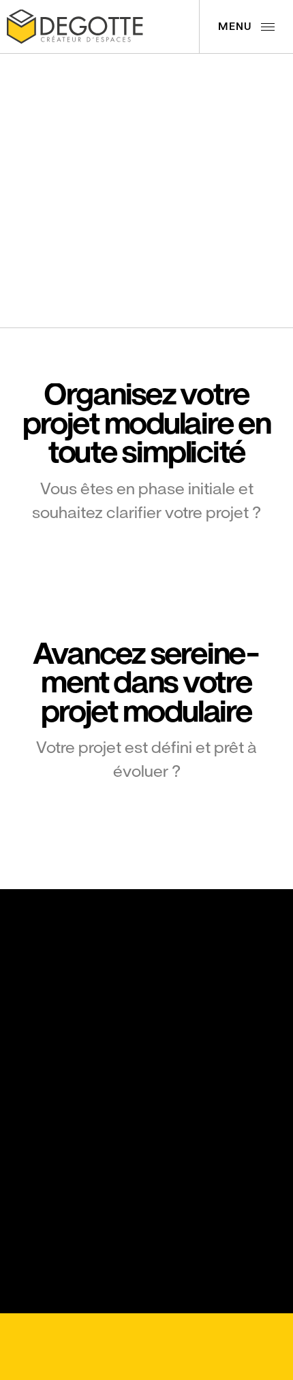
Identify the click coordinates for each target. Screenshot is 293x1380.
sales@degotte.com (61, 1115)
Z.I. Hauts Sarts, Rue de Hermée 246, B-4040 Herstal (63, 1018)
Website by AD (105, 1361)
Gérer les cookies (60, 1333)
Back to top (178, 1334)
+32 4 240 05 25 (53, 1075)
